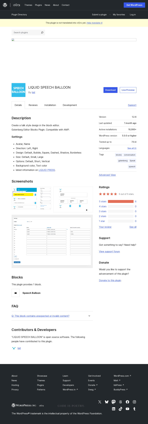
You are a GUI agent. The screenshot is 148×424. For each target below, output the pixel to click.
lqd (33, 92)
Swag (92, 389)
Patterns (41, 389)
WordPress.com (122, 376)
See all (133, 226)
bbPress (119, 385)
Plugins (40, 385)
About (14, 376)
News (14, 380)
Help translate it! (94, 23)
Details (18, 105)
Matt (117, 380)
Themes (41, 380)
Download (110, 90)
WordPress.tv (70, 389)
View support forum (109, 251)
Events (91, 380)
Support (132, 105)
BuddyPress (121, 389)
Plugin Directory (19, 14)
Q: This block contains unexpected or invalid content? (40, 316)
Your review (105, 226)
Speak (132, 161)
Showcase (42, 376)
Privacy (15, 389)
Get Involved (94, 376)
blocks (119, 155)
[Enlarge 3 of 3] (88, 218)
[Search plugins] (42, 32)
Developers (68, 385)
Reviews (33, 105)
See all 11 (131, 148)
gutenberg (122, 161)
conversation (129, 155)
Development (70, 105)
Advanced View (107, 174)
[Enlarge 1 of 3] (47, 190)
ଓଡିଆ (41, 405)
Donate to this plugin (110, 280)
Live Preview (128, 90)
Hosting (15, 385)
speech (132, 166)
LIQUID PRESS (47, 170)
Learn (65, 376)
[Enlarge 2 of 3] (88, 190)
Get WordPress (134, 5)
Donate (93, 385)
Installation (50, 105)
